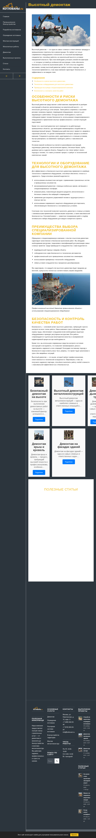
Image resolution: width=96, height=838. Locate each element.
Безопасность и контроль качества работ (48, 91)
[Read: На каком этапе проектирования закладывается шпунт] (80, 775)
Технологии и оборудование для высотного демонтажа (53, 84)
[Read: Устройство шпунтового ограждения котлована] (80, 718)
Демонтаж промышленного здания (88, 736)
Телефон (60, 605)
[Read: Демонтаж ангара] (80, 750)
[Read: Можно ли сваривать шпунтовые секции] (80, 794)
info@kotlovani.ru (84, 675)
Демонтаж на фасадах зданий (68, 445)
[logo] (13, 6)
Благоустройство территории (53, 736)
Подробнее (39, 419)
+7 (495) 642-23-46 (83, 678)
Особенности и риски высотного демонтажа (49, 81)
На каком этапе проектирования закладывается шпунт (88, 778)
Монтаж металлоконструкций (53, 742)
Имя (33, 605)
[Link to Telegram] (19, 76)
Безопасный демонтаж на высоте (39, 393)
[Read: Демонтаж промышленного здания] (80, 735)
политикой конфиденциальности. (42, 648)
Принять (74, 835)
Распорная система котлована (51, 729)
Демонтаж (50, 717)
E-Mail (46, 605)
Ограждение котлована (51, 721)
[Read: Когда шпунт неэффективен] (80, 811)
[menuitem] (13, 16)
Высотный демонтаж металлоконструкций (68, 392)
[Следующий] (87, 524)
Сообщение (35, 617)
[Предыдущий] (34, 524)
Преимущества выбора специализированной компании (53, 87)
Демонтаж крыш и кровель (39, 447)
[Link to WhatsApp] (6, 76)
